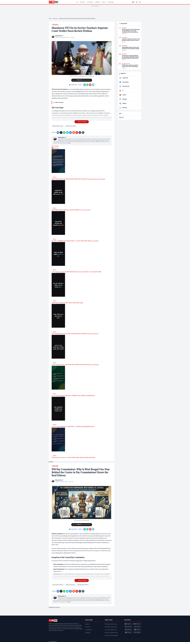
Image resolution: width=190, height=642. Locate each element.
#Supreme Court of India (70, 126)
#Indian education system (58, 126)
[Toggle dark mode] (136, 2)
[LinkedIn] (70, 132)
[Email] (80, 132)
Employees (55, 466)
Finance (104, 2)
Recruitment (90, 2)
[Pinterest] (76, 132)
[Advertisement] (95, 10)
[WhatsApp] (87, 85)
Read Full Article (82, 121)
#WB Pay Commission (70, 584)
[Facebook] (84, 85)
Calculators (82, 2)
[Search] (139, 2)
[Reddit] (73, 132)
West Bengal (110, 2)
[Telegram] (93, 85)
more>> (69, 143)
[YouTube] (90, 85)
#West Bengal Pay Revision (82, 584)
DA (77, 2)
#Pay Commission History (58, 584)
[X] (61, 132)
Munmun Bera (61, 137)
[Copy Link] (83, 132)
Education (97, 2)
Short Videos (55, 146)
